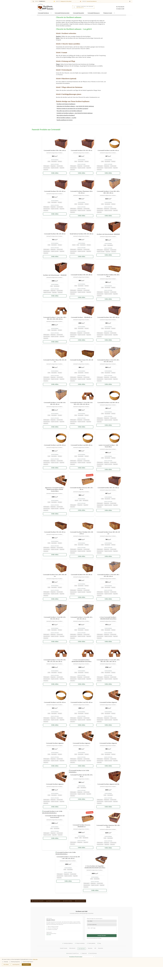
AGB (95, 948)
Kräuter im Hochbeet (80, 943)
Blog (100, 943)
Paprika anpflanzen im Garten (65, 120)
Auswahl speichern (16, 964)
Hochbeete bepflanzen (68, 943)
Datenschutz (100, 948)
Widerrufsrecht (72, 948)
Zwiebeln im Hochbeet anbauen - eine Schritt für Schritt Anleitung (74, 113)
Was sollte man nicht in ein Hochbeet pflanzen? (69, 111)
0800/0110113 (48, 934)
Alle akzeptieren (26, 964)
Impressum (90, 948)
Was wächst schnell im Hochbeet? (66, 115)
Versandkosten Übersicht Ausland (75, 956)
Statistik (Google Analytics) (28, 961)
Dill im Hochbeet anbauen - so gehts (66, 117)
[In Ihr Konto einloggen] (129, 1)
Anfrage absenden (102, 935)
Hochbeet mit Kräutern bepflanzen (66, 104)
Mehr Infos (35, 959)
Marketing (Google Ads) (15, 961)
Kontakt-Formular (63, 948)
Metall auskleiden (91, 943)
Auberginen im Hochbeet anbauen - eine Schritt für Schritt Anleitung (75, 106)
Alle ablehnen (6, 964)
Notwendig (6, 961)
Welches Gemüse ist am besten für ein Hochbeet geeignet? (72, 108)
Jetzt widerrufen (81, 948)
